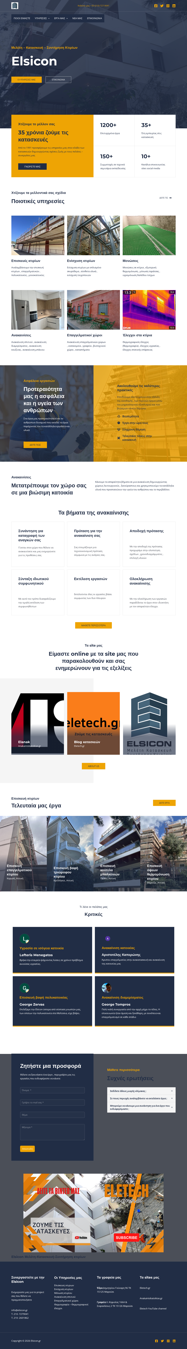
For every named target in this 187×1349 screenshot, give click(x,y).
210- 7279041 (21, 1314)
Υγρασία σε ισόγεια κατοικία (42, 948)
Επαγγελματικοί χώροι (66, 1300)
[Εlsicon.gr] (14, 5)
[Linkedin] (174, 6)
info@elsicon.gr (19, 1310)
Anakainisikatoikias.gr (151, 1298)
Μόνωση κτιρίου (63, 1293)
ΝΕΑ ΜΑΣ (77, 18)
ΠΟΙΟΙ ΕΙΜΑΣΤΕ (22, 18)
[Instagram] (168, 6)
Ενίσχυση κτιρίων (63, 1289)
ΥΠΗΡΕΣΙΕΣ (41, 18)
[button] (48, 18)
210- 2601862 (21, 1317)
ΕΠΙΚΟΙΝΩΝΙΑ (94, 18)
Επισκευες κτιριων (64, 1285)
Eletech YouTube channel (153, 1308)
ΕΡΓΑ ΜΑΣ (59, 18)
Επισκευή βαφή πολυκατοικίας (44, 997)
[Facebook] (156, 6)
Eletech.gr (145, 1287)
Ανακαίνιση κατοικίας (118, 948)
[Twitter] (162, 6)
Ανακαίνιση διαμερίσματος (122, 997)
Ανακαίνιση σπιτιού (64, 1296)
